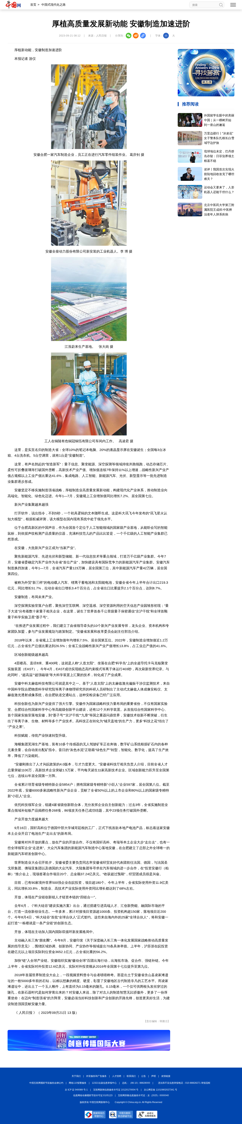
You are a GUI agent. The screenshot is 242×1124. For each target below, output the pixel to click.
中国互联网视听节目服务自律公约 (46, 1083)
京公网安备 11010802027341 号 (160, 1089)
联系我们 (131, 1076)
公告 (143, 1076)
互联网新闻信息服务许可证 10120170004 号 (115, 1089)
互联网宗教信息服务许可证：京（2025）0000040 (143, 1095)
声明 (153, 1076)
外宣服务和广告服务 (96, 1076)
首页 (33, 4)
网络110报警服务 (77, 1083)
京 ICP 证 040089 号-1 (76, 1089)
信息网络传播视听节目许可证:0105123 (92, 1095)
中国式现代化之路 (53, 4)
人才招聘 (116, 1076)
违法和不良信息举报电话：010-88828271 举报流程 (184, 1083)
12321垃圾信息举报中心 (104, 1083)
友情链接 (165, 1076)
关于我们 (76, 1076)
